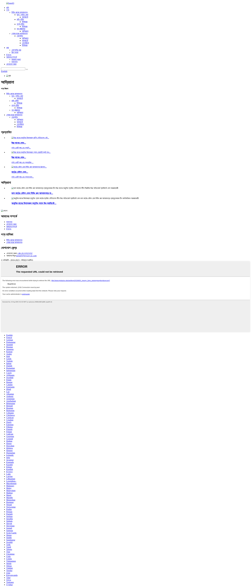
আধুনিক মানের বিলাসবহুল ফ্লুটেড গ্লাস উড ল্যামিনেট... (34, 203)
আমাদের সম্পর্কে (11, 57)
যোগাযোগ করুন (11, 64)
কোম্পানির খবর (16, 50)
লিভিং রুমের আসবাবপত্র (19, 12)
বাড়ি (7, 8)
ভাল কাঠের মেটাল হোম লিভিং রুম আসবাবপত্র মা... (32, 193)
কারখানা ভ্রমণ (16, 59)
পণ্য (7, 10)
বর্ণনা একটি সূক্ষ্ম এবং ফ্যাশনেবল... (23, 177)
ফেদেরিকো (25, 43)
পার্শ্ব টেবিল (20, 24)
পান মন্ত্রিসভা (21, 29)
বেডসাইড (20, 36)
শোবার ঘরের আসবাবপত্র (19, 33)
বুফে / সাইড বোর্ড (22, 15)
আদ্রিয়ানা (25, 31)
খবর (7, 48)
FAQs (8, 55)
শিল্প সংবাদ (15, 52)
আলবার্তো (25, 17)
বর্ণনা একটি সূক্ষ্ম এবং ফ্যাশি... (21, 148)
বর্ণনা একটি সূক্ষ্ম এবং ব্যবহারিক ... (22, 162)
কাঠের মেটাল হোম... (20, 172)
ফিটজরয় (24, 22)
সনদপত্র (14, 62)
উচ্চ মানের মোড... (19, 142)
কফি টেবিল (20, 19)
